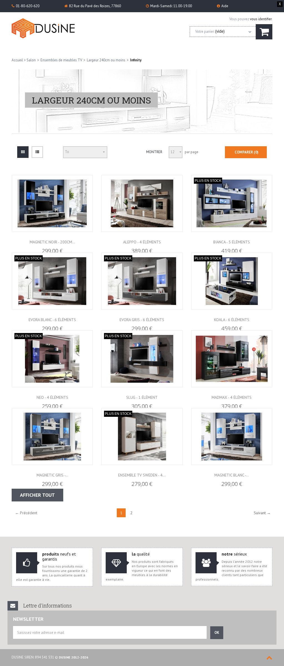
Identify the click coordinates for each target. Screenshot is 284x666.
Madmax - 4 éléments (232, 397)
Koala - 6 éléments (231, 319)
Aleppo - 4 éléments (142, 241)
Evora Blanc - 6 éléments (52, 319)
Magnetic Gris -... (52, 475)
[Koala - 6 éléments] (231, 281)
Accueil (17, 60)
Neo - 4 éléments (52, 397)
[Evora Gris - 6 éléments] (141, 281)
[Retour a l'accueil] (44, 28)
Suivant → (262, 512)
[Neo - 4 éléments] (52, 359)
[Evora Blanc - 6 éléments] (52, 281)
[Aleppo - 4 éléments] (141, 203)
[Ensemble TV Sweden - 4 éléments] (141, 436)
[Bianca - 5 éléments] (231, 203)
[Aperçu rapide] (52, 217)
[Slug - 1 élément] (141, 359)
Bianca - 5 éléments (231, 241)
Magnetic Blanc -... (231, 475)
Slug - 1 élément (142, 397)
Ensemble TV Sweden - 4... (142, 475)
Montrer (154, 152)
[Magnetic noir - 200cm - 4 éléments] (52, 203)
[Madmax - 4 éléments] (231, 359)
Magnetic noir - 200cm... (52, 241)
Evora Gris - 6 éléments (142, 319)
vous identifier (261, 19)
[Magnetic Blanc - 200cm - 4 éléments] (231, 436)
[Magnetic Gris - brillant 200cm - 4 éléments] (52, 436)
